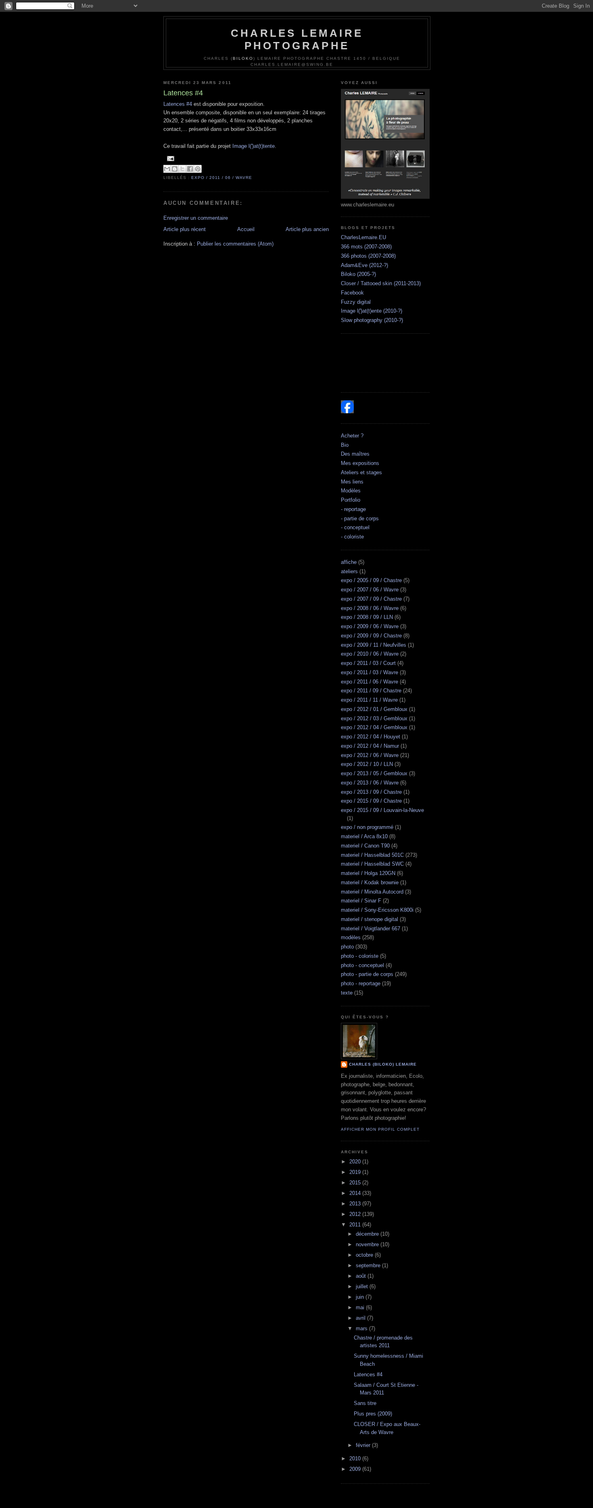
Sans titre (365, 1403)
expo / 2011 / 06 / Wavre (221, 177)
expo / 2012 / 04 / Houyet (370, 737)
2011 (355, 1225)
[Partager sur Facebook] (190, 169)
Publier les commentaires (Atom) (235, 244)
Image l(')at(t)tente (253, 146)
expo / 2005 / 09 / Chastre (371, 580)
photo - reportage (360, 983)
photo (347, 947)
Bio (345, 445)
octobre (365, 1255)
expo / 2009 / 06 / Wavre (370, 626)
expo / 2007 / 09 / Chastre (371, 599)
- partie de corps (360, 518)
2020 (355, 1162)
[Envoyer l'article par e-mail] (169, 158)
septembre (369, 1265)
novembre (368, 1244)
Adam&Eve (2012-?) (364, 265)
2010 (355, 1458)
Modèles (351, 491)
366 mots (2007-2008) (366, 247)
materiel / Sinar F (361, 901)
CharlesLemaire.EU (363, 237)
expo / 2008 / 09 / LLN (367, 617)
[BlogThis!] (175, 169)
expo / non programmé (367, 827)
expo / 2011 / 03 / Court (368, 663)
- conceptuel (355, 527)
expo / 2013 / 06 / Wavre (370, 783)
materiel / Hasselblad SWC (372, 864)
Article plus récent (184, 229)
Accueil (246, 229)
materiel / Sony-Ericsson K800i (377, 910)
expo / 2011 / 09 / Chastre (371, 691)
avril (361, 1318)
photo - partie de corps (367, 974)
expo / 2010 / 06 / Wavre (370, 654)
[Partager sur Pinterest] (198, 169)
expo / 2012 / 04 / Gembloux (374, 727)
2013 (355, 1204)
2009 (355, 1469)
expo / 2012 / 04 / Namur (370, 746)
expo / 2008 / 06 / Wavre (370, 608)
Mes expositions (360, 463)
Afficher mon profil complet (380, 1129)
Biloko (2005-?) (358, 274)
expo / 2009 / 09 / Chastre (371, 636)
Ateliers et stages (361, 472)
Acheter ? (352, 436)
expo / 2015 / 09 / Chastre (371, 801)
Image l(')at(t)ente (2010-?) (371, 311)
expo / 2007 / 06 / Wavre (370, 590)
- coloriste (352, 537)
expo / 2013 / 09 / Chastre (371, 792)
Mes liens (352, 482)
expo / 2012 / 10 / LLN (367, 764)
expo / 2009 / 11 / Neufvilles (373, 645)
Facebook (352, 293)
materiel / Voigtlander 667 (370, 928)
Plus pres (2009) (373, 1414)
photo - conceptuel (362, 965)
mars (362, 1328)
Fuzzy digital (356, 302)
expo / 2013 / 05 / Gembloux (374, 773)
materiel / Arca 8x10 (364, 836)
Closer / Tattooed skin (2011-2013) (381, 283)
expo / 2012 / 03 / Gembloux (374, 718)
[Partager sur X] (182, 169)
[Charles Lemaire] (347, 411)
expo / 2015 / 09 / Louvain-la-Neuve (382, 810)
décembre (368, 1234)
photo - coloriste (359, 956)
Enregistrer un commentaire (195, 218)
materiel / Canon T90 (365, 846)
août (361, 1276)
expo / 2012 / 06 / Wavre (370, 755)
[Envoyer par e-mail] (167, 169)
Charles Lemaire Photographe (297, 39)
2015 (355, 1183)
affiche (349, 562)
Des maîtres (355, 454)
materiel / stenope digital (369, 919)
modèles (351, 937)
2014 (355, 1193)
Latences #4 (177, 104)
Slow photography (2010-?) (372, 320)
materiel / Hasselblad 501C (372, 855)
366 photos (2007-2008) (368, 256)
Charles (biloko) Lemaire (383, 1064)
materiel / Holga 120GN (368, 873)
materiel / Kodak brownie (370, 882)
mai (361, 1307)
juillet (363, 1286)
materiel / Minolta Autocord (372, 892)
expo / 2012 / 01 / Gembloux (374, 709)
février (364, 1445)
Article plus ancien (307, 229)
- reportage (353, 509)
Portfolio (350, 500)
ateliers (349, 571)
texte (347, 993)
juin (360, 1297)
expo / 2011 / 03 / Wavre (369, 672)
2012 (355, 1214)
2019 (355, 1172)
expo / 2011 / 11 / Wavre (369, 700)
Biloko (243, 58)
